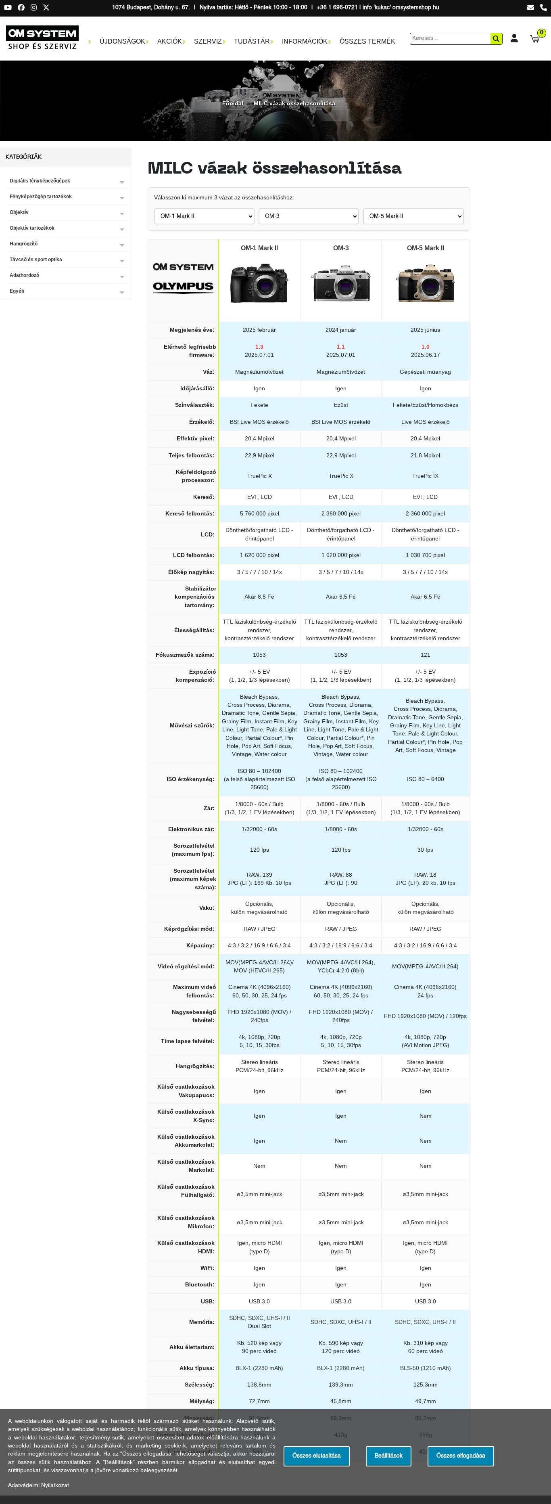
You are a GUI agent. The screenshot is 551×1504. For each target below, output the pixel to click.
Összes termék (367, 41)
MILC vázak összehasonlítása (294, 103)
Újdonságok (122, 41)
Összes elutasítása (316, 1456)
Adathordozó (24, 275)
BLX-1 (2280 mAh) (259, 1368)
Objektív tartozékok (32, 228)
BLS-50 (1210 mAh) (425, 1368)
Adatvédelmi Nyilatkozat (38, 1485)
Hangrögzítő (24, 244)
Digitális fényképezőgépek (40, 181)
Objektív (19, 212)
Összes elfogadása (460, 1456)
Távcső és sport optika (36, 259)
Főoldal (232, 103)
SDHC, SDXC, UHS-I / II (259, 1318)
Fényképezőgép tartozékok (41, 196)
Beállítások (389, 1456)
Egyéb (17, 291)
